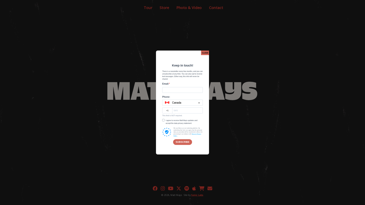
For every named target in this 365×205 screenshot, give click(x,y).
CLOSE (205, 52)
